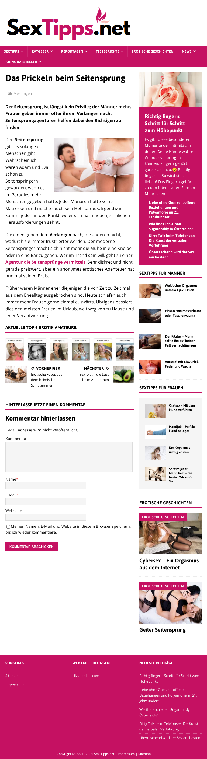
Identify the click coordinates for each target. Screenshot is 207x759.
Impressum (14, 684)
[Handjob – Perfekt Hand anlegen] (155, 432)
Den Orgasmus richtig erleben (179, 450)
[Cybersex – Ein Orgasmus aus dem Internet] (170, 533)
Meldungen (22, 93)
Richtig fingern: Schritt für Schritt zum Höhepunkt (165, 123)
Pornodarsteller (20, 62)
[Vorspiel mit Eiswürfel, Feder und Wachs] (150, 367)
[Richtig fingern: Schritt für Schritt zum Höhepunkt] (170, 104)
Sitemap (12, 675)
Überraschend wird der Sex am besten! (170, 737)
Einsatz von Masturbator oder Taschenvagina (183, 313)
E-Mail (11, 494)
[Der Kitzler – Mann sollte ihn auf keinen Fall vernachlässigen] (150, 341)
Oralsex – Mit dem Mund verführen (182, 408)
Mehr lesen (155, 193)
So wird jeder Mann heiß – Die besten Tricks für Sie (180, 475)
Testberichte (107, 51)
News (187, 51)
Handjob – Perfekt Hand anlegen (182, 429)
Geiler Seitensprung (162, 630)
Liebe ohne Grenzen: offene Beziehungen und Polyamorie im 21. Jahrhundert (168, 695)
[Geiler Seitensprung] (170, 603)
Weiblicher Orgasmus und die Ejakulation (181, 288)
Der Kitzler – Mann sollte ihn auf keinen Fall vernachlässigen (180, 341)
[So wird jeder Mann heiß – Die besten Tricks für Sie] (155, 474)
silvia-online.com (86, 675)
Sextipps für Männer (162, 273)
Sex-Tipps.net (104, 753)
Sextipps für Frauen (161, 387)
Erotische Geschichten (153, 51)
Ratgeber (40, 51)
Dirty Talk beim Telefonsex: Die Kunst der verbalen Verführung (172, 240)
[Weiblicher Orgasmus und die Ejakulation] (150, 291)
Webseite (13, 510)
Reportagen (72, 51)
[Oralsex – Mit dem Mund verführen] (155, 411)
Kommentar (16, 438)
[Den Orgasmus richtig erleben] (155, 453)
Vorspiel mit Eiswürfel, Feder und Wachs (182, 364)
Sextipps (11, 51)
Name (10, 479)
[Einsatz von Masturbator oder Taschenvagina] (150, 316)
